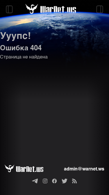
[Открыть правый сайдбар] (99, 9)
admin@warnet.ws (84, 169)
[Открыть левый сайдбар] (9, 9)
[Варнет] (29, 169)
